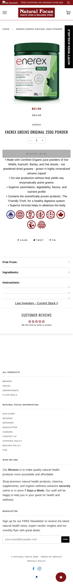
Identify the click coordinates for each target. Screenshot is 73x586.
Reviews (8, 418)
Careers (8, 432)
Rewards (8, 423)
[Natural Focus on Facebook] (33, 569)
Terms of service (51, 557)
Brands (7, 381)
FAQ (5, 450)
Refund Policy (12, 445)
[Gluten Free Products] (40, 218)
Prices (7, 386)
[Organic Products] (20, 218)
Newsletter (10, 427)
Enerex (36, 124)
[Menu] (5, 13)
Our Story (9, 414)
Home (6, 29)
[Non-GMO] (50, 218)
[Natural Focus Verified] (41, 228)
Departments (11, 390)
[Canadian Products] (61, 218)
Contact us (10, 436)
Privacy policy (36, 561)
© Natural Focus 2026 (24, 557)
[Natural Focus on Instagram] (39, 569)
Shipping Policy (12, 441)
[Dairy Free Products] (30, 218)
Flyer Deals (10, 395)
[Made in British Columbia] (31, 228)
